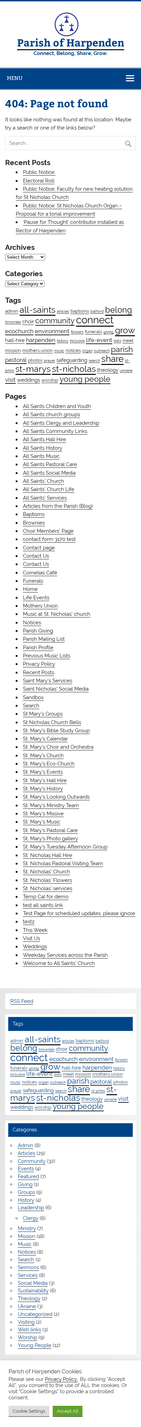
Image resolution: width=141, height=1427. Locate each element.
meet (128, 340)
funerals (93, 331)
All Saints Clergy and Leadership (61, 423)
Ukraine (27, 1306)
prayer (49, 360)
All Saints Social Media (49, 473)
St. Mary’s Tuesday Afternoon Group (65, 847)
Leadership (31, 1208)
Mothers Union (40, 606)
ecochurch (19, 331)
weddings (28, 380)
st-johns (98, 1091)
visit (10, 379)
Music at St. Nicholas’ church (56, 614)
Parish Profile (38, 647)
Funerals (33, 581)
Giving (25, 1184)
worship (49, 380)
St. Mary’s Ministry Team (51, 805)
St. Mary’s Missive (43, 814)
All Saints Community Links (55, 431)
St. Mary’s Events (43, 772)
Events (26, 1169)
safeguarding (71, 360)
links (117, 341)
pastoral (16, 359)
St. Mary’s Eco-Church (49, 764)
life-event (99, 340)
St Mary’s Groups (43, 714)
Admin (25, 1145)
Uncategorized (35, 1314)
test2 (29, 922)
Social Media (33, 1283)
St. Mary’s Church (43, 755)
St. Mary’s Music (41, 822)
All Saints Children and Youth (57, 406)
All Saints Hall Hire (44, 439)
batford (97, 311)
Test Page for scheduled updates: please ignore (79, 913)
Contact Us (36, 556)
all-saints (37, 310)
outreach (102, 351)
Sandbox (33, 697)
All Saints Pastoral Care (50, 464)
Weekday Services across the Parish (65, 955)
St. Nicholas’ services (47, 888)
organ (87, 351)
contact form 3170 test (49, 539)
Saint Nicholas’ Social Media (56, 689)
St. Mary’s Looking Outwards (56, 797)
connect (95, 320)
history (62, 341)
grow (125, 330)
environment (52, 331)
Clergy (30, 1218)
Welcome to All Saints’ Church (59, 963)
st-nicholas (74, 369)
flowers (77, 332)
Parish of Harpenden (70, 42)
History (26, 1200)
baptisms (79, 311)
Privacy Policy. (61, 1379)
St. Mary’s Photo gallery (50, 838)
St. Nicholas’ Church (46, 872)
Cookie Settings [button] (29, 1411)
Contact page (39, 548)
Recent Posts (38, 672)
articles (63, 311)
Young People (34, 1345)
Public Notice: (39, 172)
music (59, 351)
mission (13, 350)
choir (28, 321)
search (94, 360)
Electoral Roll (38, 181)
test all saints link (43, 905)
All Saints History (42, 448)
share (112, 359)
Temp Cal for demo (45, 897)
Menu (15, 78)
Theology (29, 1298)
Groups (26, 1192)
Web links (29, 1330)
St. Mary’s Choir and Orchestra (58, 747)
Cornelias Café (40, 573)
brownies (13, 322)
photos (35, 360)
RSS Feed (21, 1001)
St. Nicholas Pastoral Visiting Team (63, 863)
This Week (35, 930)
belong (118, 310)
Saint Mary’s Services (47, 681)
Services (28, 1275)
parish (122, 349)
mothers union (37, 350)
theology (107, 370)
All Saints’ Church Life (48, 489)
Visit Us (31, 938)
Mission (26, 1236)
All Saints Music (41, 456)
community (55, 320)
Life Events (36, 598)
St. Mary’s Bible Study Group (56, 731)
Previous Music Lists (46, 656)
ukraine (126, 370)
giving (108, 332)
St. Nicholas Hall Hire (47, 855)
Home (30, 589)
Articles (26, 1153)
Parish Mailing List (44, 639)
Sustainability (33, 1291)
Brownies (34, 523)
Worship (27, 1337)
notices (73, 350)
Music (24, 1244)
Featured (28, 1176)
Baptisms (33, 514)
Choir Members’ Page (48, 531)
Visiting (26, 1322)
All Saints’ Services (45, 498)
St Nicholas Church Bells (52, 722)
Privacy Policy (39, 664)
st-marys (33, 369)
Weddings (35, 946)
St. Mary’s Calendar (45, 739)
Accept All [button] (67, 1411)
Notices (32, 623)
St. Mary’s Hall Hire (45, 780)
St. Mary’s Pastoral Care (50, 830)
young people (85, 379)
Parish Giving (38, 631)
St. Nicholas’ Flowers (47, 880)
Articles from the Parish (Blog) (58, 506)
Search (31, 706)
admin (11, 311)
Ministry (27, 1228)
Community (32, 1161)
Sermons (28, 1267)
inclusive (77, 341)
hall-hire (15, 340)
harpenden (40, 340)
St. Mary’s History (43, 789)
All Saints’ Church (43, 481)
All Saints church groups (51, 414)
